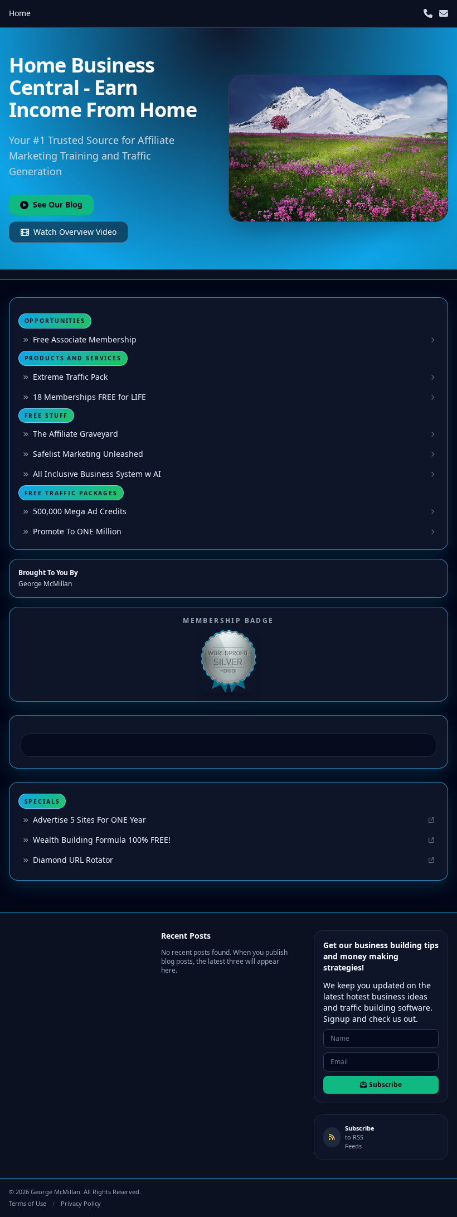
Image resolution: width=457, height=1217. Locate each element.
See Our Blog (57, 204)
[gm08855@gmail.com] (443, 13)
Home (20, 13)
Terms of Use (27, 1203)
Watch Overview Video (74, 231)
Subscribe (385, 1084)
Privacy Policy (81, 1203)
